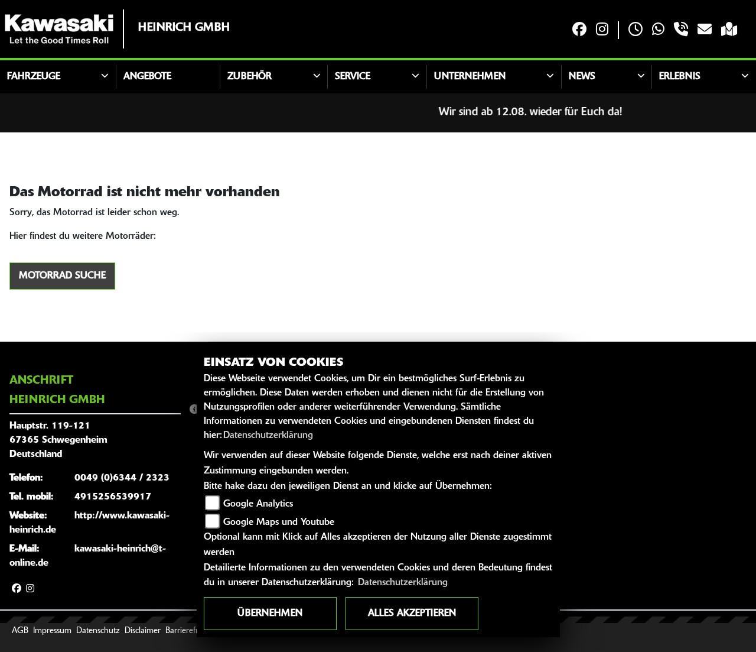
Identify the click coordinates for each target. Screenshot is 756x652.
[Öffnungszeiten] (635, 30)
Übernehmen (269, 613)
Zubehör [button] (249, 77)
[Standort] (729, 30)
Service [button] (352, 77)
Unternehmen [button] (470, 77)
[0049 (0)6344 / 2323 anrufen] (681, 30)
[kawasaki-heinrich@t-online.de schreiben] (704, 30)
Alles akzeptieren (412, 613)
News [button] (582, 77)
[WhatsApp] (658, 30)
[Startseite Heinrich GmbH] (59, 29)
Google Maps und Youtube (278, 522)
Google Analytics (258, 504)
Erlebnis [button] (679, 77)
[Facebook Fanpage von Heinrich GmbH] (579, 30)
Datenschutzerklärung (268, 435)
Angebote (147, 77)
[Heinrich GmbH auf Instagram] (602, 30)
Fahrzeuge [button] (33, 77)
